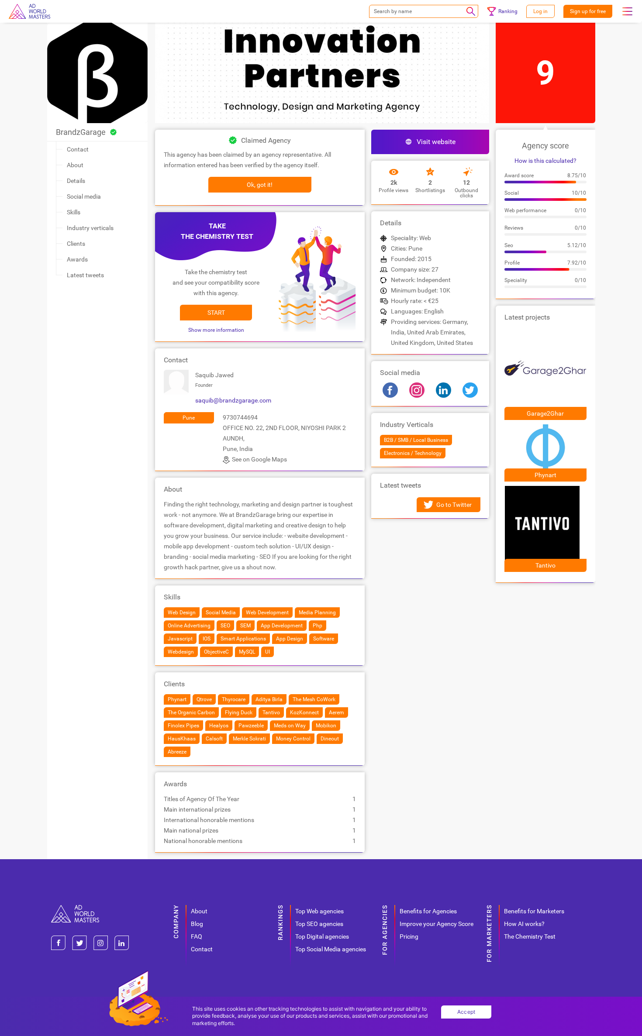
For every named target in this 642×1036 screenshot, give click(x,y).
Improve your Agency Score (436, 923)
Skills (73, 212)
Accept (466, 1011)
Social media (84, 196)
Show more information (216, 330)
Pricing (409, 936)
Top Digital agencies (322, 936)
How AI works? (524, 923)
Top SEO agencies (319, 923)
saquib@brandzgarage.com (233, 400)
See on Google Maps (259, 459)
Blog (197, 923)
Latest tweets (85, 275)
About (75, 165)
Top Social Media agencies (330, 949)
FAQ (196, 936)
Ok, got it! (260, 184)
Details (76, 180)
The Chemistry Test (530, 936)
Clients (76, 243)
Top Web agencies (319, 911)
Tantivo (545, 565)
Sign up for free (588, 11)
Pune (189, 418)
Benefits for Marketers (534, 911)
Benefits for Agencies (428, 911)
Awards (77, 259)
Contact (78, 149)
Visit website (436, 142)
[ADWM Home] (75, 908)
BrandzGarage (81, 132)
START (216, 312)
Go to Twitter (454, 504)
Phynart (545, 475)
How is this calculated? (545, 160)
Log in (540, 11)
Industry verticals (90, 227)
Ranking (508, 11)
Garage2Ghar (545, 413)
